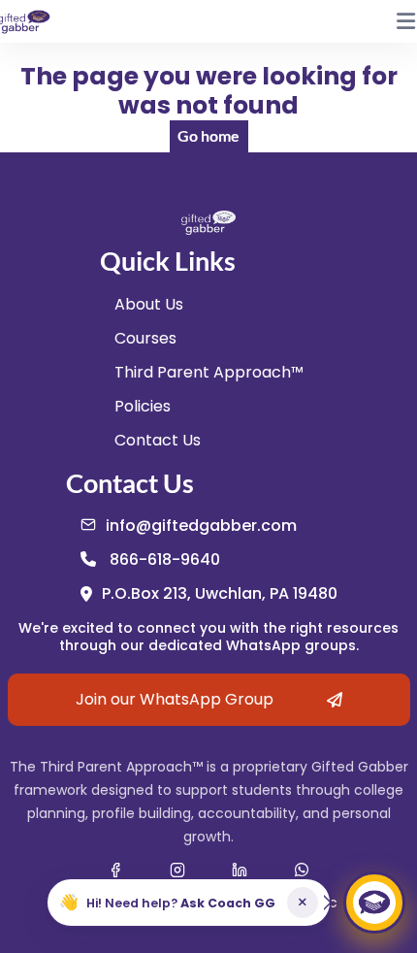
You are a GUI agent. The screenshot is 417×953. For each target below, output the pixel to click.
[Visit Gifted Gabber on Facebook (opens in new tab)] (115, 869)
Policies (142, 406)
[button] (189, 902)
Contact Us (157, 440)
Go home (208, 135)
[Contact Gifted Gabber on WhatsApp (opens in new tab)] (301, 869)
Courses (145, 338)
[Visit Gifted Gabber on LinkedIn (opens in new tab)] (239, 869)
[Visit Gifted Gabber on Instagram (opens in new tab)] (177, 869)
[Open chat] (374, 902)
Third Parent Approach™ (209, 372)
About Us (148, 304)
